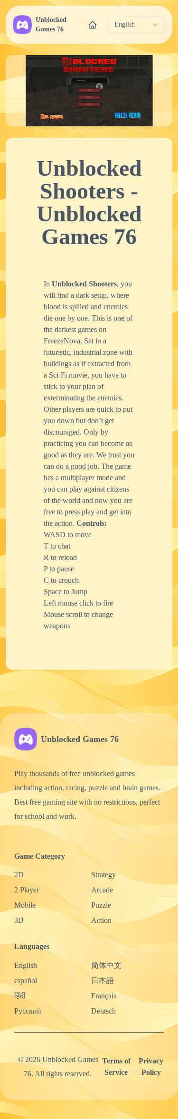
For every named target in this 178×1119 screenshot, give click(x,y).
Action (101, 920)
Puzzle (101, 905)
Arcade (102, 890)
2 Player (26, 890)
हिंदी (20, 996)
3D (19, 920)
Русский (27, 1011)
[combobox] (136, 24)
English (25, 965)
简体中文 (106, 965)
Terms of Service (116, 1066)
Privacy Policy (151, 1066)
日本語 (102, 981)
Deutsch (103, 1011)
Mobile (25, 905)
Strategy (103, 875)
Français (103, 996)
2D (19, 875)
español (25, 981)
